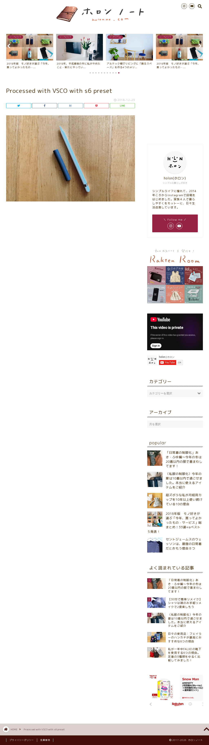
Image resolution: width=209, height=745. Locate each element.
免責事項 (45, 740)
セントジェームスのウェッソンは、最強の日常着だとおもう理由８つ (184, 543)
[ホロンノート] (104, 23)
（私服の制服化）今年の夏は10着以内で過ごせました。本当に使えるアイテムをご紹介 (184, 480)
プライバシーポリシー (21, 740)
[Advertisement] (175, 108)
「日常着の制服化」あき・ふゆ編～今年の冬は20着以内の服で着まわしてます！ (184, 459)
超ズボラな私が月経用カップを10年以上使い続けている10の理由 (184, 499)
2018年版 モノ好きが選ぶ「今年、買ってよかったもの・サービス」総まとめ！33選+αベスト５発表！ (174, 522)
